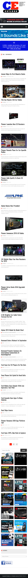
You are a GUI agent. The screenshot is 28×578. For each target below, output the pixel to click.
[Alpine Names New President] (14, 196)
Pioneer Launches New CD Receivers (13, 124)
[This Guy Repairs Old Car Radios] (14, 91)
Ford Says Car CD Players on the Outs (13, 365)
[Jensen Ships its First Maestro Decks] (14, 65)
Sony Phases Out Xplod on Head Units (13, 375)
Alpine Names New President (10, 205)
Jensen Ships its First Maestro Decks (13, 74)
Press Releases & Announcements (9, 332)
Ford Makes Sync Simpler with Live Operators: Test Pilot (12, 386)
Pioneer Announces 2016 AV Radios (12, 233)
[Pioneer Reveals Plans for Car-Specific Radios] (14, 141)
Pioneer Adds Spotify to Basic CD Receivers (12, 179)
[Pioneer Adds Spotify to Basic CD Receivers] (14, 169)
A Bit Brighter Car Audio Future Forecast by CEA (11, 315)
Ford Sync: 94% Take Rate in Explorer (13, 433)
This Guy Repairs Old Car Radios (11, 99)
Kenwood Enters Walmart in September (14, 340)
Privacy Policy (22, 576)
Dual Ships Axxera (7, 410)
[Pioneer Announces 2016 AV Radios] (14, 224)
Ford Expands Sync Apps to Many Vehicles (11, 399)
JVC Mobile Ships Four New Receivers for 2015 (13, 260)
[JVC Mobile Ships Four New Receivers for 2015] (14, 250)
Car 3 (3, 377)
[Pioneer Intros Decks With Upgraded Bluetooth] (14, 278)
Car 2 (3, 367)
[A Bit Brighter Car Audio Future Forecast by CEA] (14, 305)
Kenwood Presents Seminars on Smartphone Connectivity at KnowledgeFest (11, 352)
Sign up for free (15, 48)
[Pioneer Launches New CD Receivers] (14, 115)
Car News (4, 76)
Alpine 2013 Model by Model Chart (12, 330)
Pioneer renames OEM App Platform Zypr (13, 421)
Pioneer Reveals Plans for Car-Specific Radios (13, 151)
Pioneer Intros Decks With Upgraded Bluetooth (13, 288)
